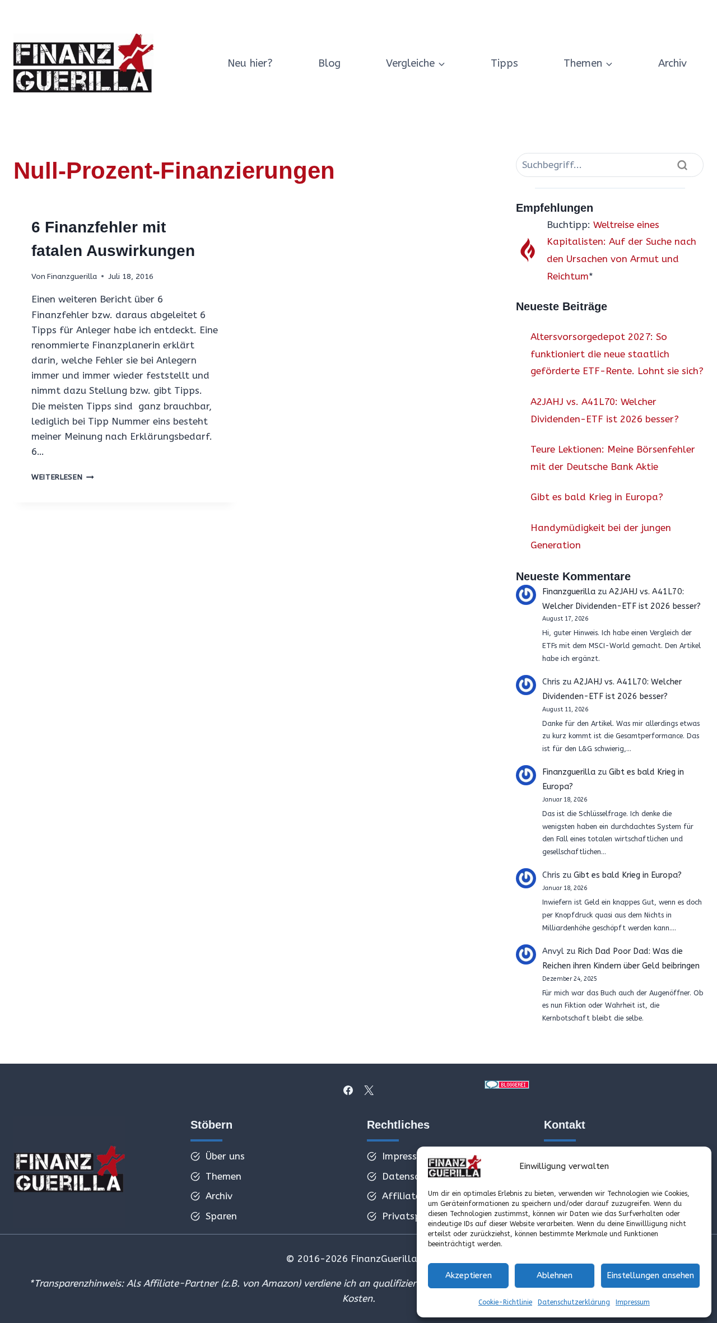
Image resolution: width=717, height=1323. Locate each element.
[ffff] (69, 1172)
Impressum (633, 1302)
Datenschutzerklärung (574, 1302)
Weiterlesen (62, 477)
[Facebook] (348, 1090)
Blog (329, 63)
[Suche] (682, 164)
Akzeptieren (468, 1275)
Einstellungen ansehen (650, 1275)
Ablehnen (554, 1275)
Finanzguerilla (72, 276)
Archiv (672, 63)
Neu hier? (250, 63)
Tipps (504, 63)
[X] (368, 1090)
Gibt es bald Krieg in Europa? (596, 496)
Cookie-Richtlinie (505, 1302)
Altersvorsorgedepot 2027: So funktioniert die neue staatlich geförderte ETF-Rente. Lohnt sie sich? (617, 353)
